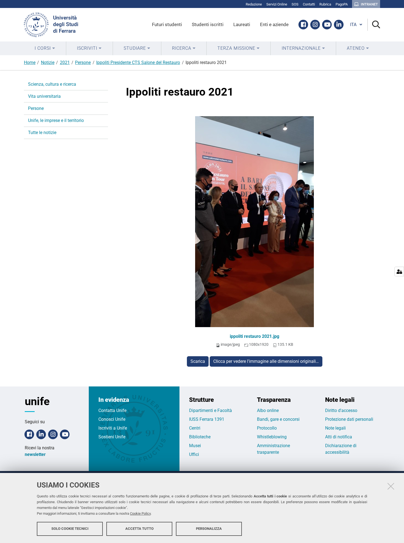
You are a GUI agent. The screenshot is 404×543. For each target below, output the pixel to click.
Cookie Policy (140, 513)
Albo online (268, 410)
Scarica (197, 361)
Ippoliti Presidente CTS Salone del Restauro (138, 62)
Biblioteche (200, 436)
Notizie (47, 62)
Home (29, 62)
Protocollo (267, 428)
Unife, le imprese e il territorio (56, 120)
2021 (65, 62)
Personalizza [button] (209, 529)
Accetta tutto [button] (139, 529)
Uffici (194, 454)
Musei (195, 445)
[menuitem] (45, 48)
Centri (194, 428)
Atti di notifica (338, 436)
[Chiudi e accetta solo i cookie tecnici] (390, 486)
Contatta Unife (112, 410)
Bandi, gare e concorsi (278, 419)
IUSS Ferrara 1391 (206, 419)
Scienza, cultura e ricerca (52, 84)
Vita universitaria (44, 96)
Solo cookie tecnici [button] (69, 529)
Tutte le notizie (42, 132)
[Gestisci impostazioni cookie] (399, 271)
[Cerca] (374, 25)
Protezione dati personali (349, 419)
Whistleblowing (272, 436)
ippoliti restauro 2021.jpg (254, 336)
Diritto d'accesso (341, 410)
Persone (83, 62)
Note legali (335, 428)
